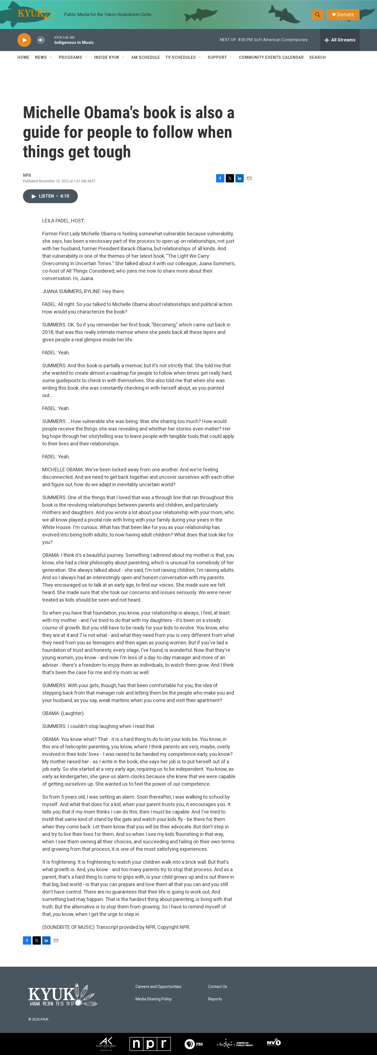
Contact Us (217, 987)
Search (317, 57)
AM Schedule (145, 57)
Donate (345, 14)
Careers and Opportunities (158, 987)
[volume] (41, 40)
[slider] (50, 40)
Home (23, 57)
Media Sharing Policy (154, 999)
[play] (24, 40)
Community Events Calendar (271, 57)
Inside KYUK (107, 57)
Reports (215, 999)
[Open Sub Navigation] (51, 57)
